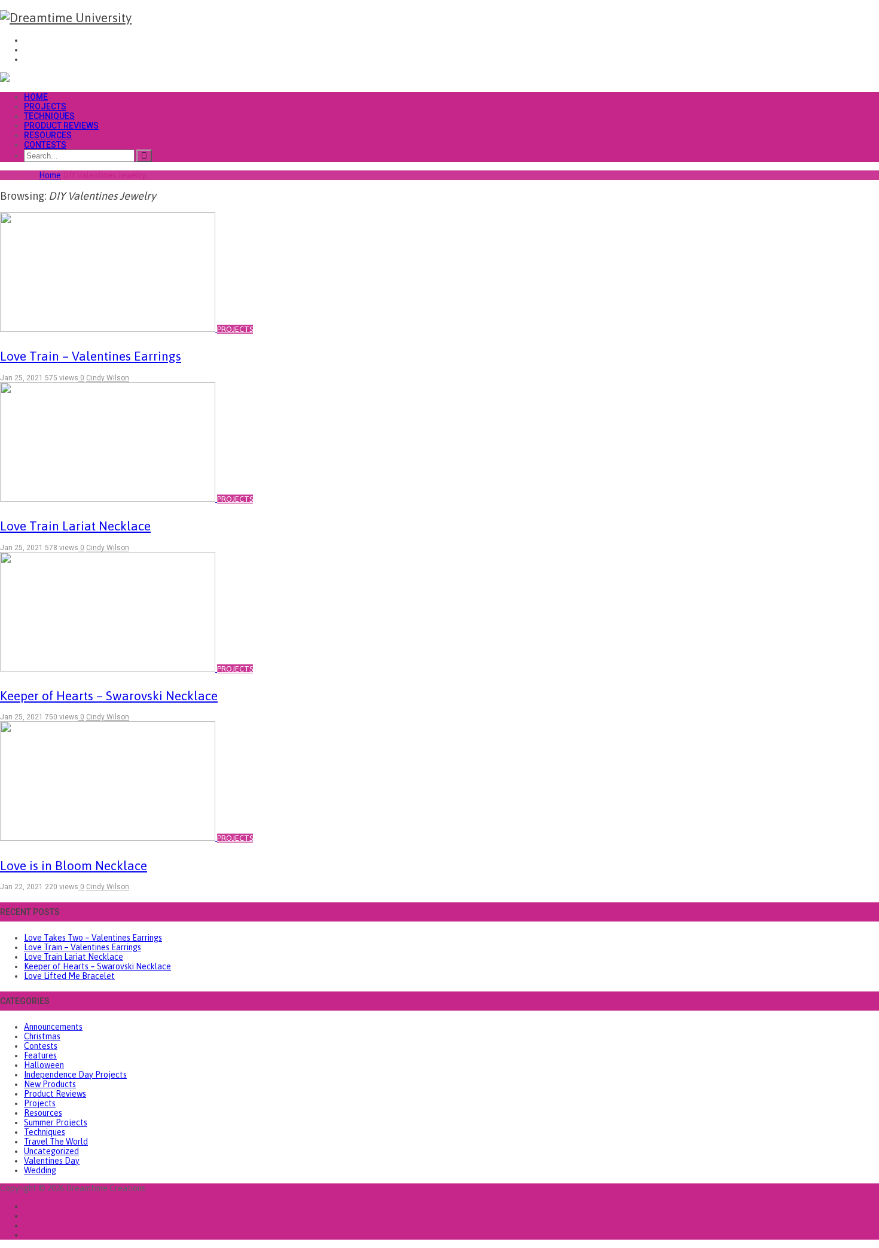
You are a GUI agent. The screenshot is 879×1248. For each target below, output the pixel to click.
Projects (45, 106)
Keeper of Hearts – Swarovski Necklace (97, 966)
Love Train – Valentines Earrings (82, 947)
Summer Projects (55, 1122)
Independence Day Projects (75, 1074)
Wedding (40, 1170)
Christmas (42, 1036)
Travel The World (56, 1141)
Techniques (49, 116)
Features (40, 1055)
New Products (50, 1084)
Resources (48, 135)
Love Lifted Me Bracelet (69, 976)
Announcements (53, 1027)
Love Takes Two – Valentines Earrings (93, 937)
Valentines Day (52, 1160)
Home (36, 97)
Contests (45, 144)
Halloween (44, 1065)
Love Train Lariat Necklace (73, 957)
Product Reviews (61, 125)
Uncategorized (51, 1151)
